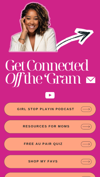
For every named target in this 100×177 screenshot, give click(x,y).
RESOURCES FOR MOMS (46, 126)
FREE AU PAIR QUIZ (43, 144)
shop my (37, 161)
